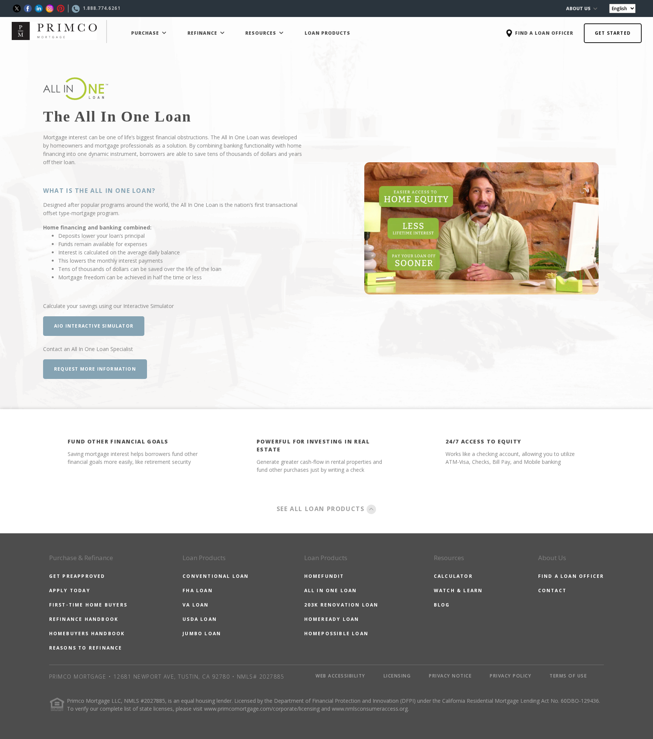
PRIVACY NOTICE (450, 676)
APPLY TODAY (69, 590)
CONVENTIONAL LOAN (216, 576)
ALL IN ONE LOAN (330, 590)
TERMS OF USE (568, 676)
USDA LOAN (200, 619)
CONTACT (552, 590)
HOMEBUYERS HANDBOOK (87, 633)
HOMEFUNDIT (324, 576)
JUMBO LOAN (202, 633)
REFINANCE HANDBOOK (84, 619)
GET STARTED (613, 33)
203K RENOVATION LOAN (341, 605)
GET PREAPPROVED (77, 576)
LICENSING (397, 676)
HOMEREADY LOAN (331, 619)
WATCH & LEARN (458, 590)
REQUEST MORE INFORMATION (95, 369)
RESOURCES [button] (261, 33)
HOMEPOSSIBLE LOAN (336, 633)
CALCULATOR (453, 576)
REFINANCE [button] (203, 33)
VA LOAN (196, 605)
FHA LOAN (198, 590)
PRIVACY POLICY (510, 676)
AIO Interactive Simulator (93, 326)
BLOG (442, 605)
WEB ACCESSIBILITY (340, 676)
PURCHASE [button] (146, 33)
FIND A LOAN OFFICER (571, 576)
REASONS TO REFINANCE (85, 648)
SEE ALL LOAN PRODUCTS (322, 509)
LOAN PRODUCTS (327, 33)
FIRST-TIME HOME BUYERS (88, 605)
